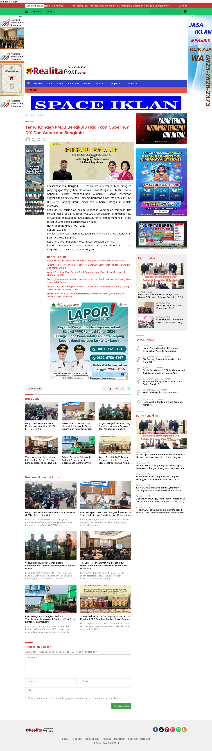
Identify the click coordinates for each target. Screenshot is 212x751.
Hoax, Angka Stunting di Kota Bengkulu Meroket (163, 403)
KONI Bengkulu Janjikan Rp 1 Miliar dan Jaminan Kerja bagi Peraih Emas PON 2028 (170, 321)
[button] (179, 11)
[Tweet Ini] (110, 389)
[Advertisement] (106, 40)
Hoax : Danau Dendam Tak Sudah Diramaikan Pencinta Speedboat (160, 349)
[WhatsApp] (178, 730)
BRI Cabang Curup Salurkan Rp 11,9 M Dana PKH (162, 361)
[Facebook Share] (104, 389)
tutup (21, 17)
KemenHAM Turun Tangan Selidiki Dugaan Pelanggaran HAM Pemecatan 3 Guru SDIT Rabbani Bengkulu (157, 478)
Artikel (60, 83)
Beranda (37, 11)
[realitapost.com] (56, 70)
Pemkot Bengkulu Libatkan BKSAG (160, 392)
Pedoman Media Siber (139, 739)
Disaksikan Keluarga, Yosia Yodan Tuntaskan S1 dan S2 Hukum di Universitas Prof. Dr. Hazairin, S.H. (160, 500)
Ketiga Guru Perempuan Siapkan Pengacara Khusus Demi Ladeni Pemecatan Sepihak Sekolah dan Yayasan (161, 511)
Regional (115, 83)
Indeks (50, 11)
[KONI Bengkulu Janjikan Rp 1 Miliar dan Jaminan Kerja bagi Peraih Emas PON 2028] (146, 322)
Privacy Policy (92, 739)
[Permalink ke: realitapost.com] (27, 139)
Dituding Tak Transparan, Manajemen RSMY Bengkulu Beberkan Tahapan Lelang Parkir (83, 5)
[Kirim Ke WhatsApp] (129, 389)
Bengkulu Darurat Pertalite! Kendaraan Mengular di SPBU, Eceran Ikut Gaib (85, 260)
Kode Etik (77, 739)
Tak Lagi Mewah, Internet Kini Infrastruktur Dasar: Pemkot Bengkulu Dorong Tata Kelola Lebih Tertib (89, 280)
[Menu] (27, 11)
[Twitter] (161, 730)
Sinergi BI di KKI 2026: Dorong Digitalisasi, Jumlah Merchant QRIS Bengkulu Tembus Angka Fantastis (85, 295)
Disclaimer (119, 739)
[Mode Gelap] (185, 11)
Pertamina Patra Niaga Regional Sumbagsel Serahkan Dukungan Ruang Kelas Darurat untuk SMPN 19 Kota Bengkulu (161, 467)
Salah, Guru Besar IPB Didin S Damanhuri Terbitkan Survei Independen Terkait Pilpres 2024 (164, 372)
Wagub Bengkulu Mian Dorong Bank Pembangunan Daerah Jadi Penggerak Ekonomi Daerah (86, 273)
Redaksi (107, 739)
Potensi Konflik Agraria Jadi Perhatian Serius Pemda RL (162, 383)
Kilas (49, 83)
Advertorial (73, 83)
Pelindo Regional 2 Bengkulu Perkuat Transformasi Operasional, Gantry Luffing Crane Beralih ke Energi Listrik (88, 288)
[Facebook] (155, 730)
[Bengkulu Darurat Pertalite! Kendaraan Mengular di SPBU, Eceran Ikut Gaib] (41, 411)
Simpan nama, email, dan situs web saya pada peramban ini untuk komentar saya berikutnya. (74, 698)
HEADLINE (32, 90)
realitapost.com (38, 138)
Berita (86, 83)
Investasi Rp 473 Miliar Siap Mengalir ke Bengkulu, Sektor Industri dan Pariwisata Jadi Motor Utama (88, 266)
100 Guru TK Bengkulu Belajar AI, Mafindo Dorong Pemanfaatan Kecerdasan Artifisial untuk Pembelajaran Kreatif (158, 489)
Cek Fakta (131, 83)
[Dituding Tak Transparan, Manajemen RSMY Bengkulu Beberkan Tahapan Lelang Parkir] (146, 308)
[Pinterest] (167, 730)
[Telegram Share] (122, 389)
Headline (38, 83)
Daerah (100, 83)
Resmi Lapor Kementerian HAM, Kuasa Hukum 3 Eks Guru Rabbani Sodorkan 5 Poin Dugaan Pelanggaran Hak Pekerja (161, 296)
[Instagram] (172, 730)
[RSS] (184, 730)
